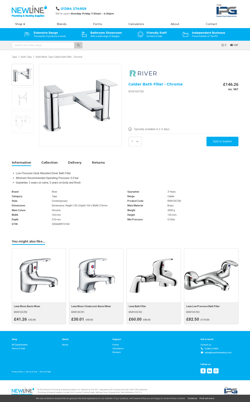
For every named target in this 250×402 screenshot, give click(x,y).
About (175, 24)
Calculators (136, 24)
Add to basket (222, 141)
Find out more (206, 398)
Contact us (206, 344)
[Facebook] (203, 371)
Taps (14, 57)
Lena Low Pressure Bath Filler (203, 306)
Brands (61, 24)
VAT (235, 45)
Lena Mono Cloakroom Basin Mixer (91, 306)
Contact (211, 24)
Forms (97, 24)
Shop (20, 24)
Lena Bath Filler (137, 306)
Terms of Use (31, 372)
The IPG (94, 390)
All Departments (20, 344)
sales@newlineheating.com (217, 352)
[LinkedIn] (209, 371)
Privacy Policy (17, 372)
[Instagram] (216, 371)
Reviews (116, 352)
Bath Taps (26, 57)
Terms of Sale (18, 348)
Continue (192, 398)
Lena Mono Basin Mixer (27, 306)
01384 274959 (73, 8)
